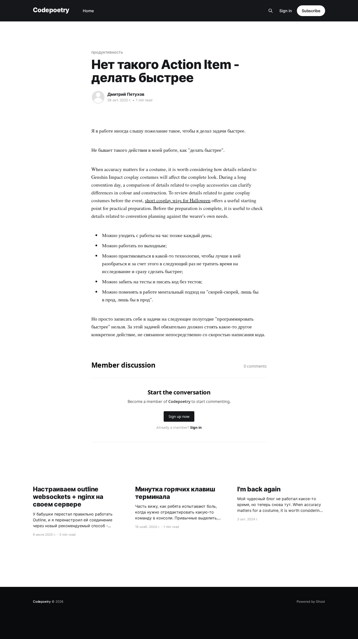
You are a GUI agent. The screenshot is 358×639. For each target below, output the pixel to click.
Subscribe (311, 10)
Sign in (285, 10)
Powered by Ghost (311, 601)
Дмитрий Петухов (125, 94)
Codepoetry (51, 10)
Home (88, 10)
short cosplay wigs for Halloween (177, 200)
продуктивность (107, 52)
